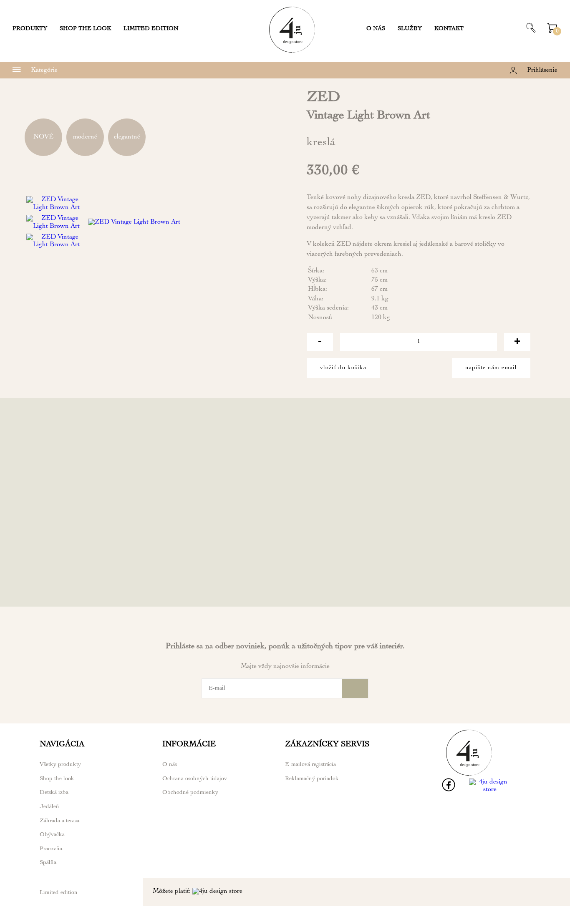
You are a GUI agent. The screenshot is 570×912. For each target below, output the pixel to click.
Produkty (30, 29)
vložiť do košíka (343, 368)
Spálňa (48, 863)
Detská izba (54, 793)
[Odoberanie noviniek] (355, 688)
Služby (410, 29)
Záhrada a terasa (59, 821)
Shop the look (85, 29)
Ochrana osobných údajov (194, 779)
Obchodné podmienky (190, 793)
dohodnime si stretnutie (418, 596)
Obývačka (52, 835)
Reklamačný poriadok (312, 779)
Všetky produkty (60, 765)
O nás (375, 29)
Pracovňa (51, 849)
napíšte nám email (491, 368)
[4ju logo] (292, 51)
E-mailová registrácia (310, 765)
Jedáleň (49, 807)
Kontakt (449, 29)
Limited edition (151, 29)
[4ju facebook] (448, 790)
